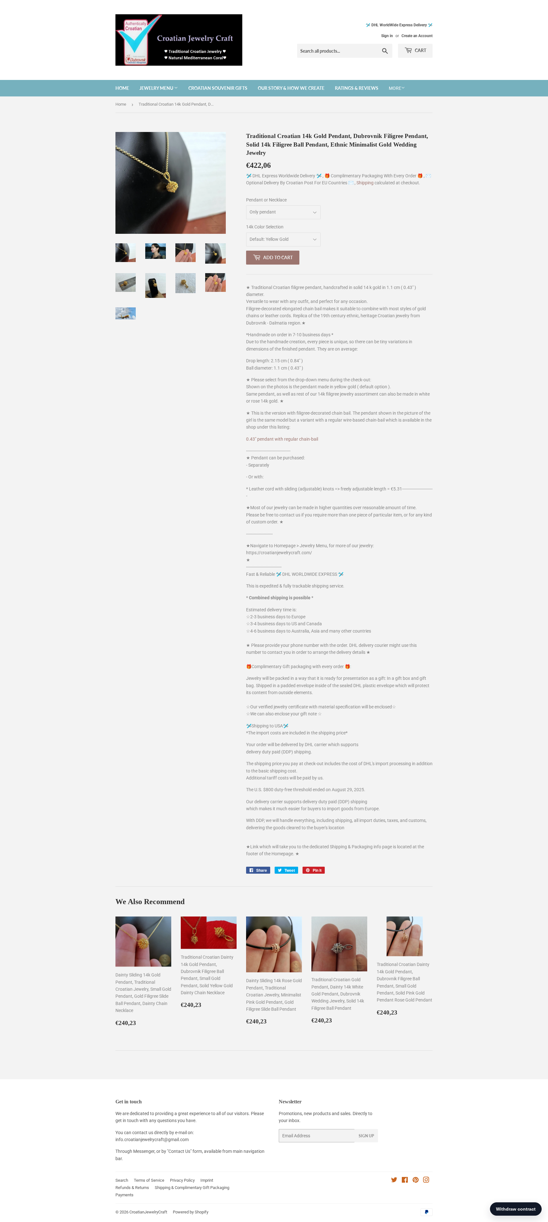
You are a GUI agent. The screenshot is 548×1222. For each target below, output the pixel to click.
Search (121, 1180)
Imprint (206, 1180)
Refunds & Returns (132, 1187)
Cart (420, 50)
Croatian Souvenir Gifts (217, 88)
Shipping (365, 182)
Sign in (387, 36)
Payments (124, 1194)
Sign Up (366, 1135)
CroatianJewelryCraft (148, 1212)
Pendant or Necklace (266, 199)
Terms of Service (149, 1180)
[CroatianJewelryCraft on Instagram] (426, 1180)
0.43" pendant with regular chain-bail (282, 439)
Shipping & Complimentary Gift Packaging (192, 1187)
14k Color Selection (265, 226)
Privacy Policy (182, 1180)
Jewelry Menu (157, 88)
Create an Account (417, 36)
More (395, 88)
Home (122, 88)
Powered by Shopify (190, 1212)
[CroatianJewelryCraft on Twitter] (394, 1180)
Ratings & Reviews (356, 88)
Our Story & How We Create (291, 88)
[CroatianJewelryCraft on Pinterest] (415, 1180)
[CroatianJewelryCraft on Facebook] (404, 1180)
